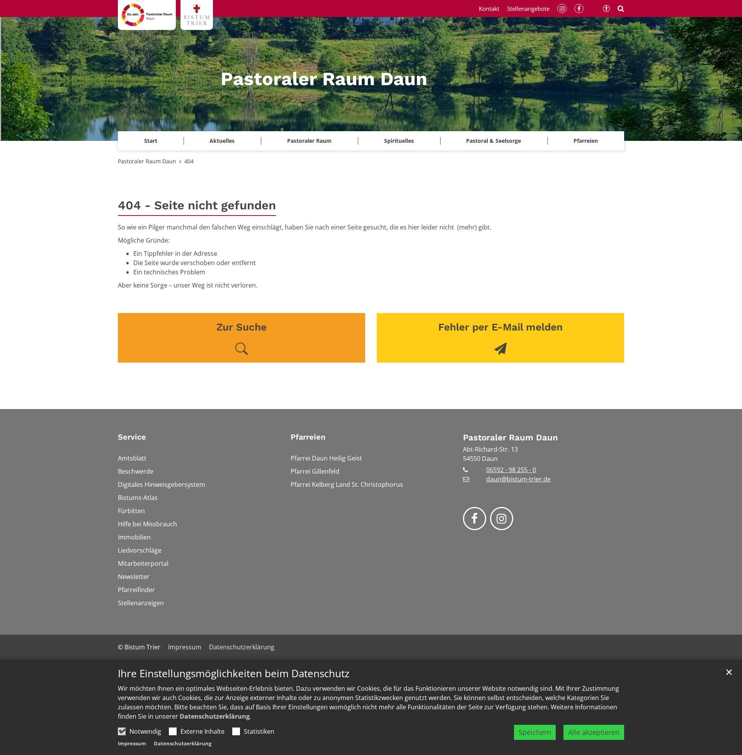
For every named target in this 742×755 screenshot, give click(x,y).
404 (189, 161)
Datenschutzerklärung (215, 716)
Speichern (535, 732)
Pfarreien (308, 437)
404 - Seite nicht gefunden (197, 205)
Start (150, 140)
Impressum (132, 743)
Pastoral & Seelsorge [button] (493, 140)
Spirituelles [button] (399, 140)
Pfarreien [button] (586, 140)
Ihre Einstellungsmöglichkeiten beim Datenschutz (233, 673)
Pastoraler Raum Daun (147, 161)
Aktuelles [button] (222, 140)
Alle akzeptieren (593, 732)
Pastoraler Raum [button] (309, 140)
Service (132, 437)
